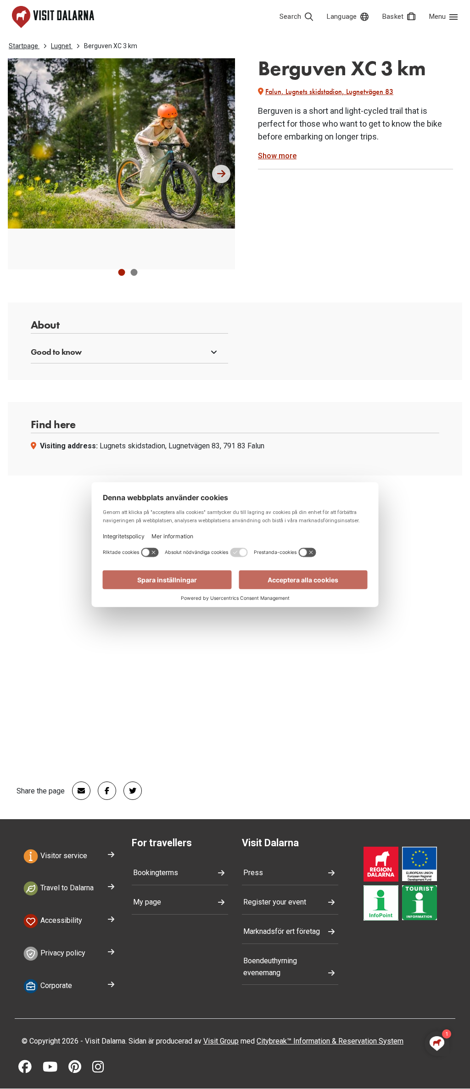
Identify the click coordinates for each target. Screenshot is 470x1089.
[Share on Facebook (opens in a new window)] (103, 791)
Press (253, 872)
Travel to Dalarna (66, 888)
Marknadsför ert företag (281, 931)
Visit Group (221, 1041)
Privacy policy (62, 953)
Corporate (55, 985)
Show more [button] (277, 155)
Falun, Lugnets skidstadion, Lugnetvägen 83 (329, 91)
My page (147, 902)
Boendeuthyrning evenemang (270, 966)
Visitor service (63, 855)
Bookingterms (155, 872)
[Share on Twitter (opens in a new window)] (129, 791)
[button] (121, 272)
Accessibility (60, 920)
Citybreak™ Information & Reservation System (330, 1041)
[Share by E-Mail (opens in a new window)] (77, 791)
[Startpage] (53, 17)
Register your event (274, 902)
